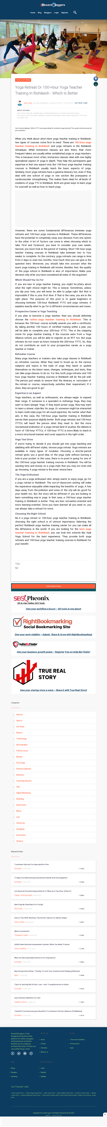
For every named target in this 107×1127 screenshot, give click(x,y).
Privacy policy (74, 1044)
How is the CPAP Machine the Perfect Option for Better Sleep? (40, 918)
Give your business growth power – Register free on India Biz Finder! (53, 652)
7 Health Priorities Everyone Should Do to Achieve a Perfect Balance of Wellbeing (48, 1011)
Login (56, 13)
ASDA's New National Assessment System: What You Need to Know (42, 944)
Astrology (20, 763)
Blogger (17, 869)
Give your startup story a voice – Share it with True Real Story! (53, 690)
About (43, 1039)
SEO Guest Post (49, 1093)
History (19, 715)
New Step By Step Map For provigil (28, 904)
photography (21, 745)
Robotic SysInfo (57, 1115)
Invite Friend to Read (53, 586)
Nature (19, 733)
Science (19, 841)
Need (16, 975)
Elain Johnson (20, 949)
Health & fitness (23, 80)
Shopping (20, 829)
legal (71, 1048)
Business (20, 775)
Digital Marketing (23, 793)
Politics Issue (22, 751)
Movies (19, 757)
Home (32, 13)
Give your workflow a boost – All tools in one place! (53, 608)
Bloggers (47, 13)
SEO (18, 787)
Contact (43, 1044)
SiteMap (43, 1076)
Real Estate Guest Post (65, 1093)
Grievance (44, 1048)
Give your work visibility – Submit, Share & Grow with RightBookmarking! (53, 634)
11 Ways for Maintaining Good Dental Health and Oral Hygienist (40, 878)
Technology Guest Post (34, 1093)
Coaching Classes (24, 781)
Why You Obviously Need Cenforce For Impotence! (34, 958)
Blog (39, 13)
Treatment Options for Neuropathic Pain (31, 864)
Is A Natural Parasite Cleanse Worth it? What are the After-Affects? (42, 891)
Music (18, 811)
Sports (19, 721)
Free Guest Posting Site (50, 1095)
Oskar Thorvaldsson (23, 895)
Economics (21, 835)
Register (64, 13)
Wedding (20, 799)
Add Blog (14, 1076)
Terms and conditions (77, 1039)
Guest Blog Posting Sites (68, 1095)
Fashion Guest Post (82, 1093)
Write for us (44, 1052)
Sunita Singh (19, 922)
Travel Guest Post (17, 1093)
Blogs (13, 1068)
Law (18, 817)
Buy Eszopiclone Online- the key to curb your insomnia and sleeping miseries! (47, 971)
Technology (21, 739)
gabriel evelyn (20, 1002)
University (20, 823)
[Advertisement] (53, 208)
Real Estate (21, 805)
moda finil (18, 909)
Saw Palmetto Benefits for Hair (27, 998)
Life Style (20, 727)
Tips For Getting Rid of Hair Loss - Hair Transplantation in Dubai (41, 984)
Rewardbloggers (46, 1113)
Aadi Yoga (28, 103)
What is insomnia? (21, 931)
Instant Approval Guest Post (30, 1095)
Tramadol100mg (21, 935)
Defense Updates (23, 769)
